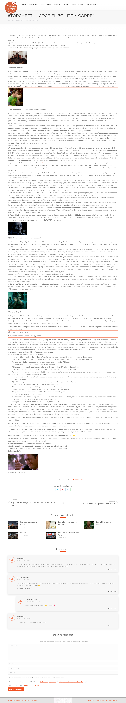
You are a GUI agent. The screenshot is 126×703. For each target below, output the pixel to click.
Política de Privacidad (32, 685)
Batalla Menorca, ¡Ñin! (104, 522)
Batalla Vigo (24, 532)
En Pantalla (53, 479)
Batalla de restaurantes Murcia (28, 523)
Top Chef (59, 479)
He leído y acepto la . (24, 685)
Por (67, 479)
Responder (112, 570)
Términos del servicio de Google (71, 682)
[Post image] (13, 525)
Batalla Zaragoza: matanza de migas (67, 523)
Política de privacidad (48, 682)
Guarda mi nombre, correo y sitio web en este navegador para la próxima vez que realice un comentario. (37, 677)
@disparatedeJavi (23, 577)
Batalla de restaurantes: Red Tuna (68, 534)
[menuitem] (23, 5)
